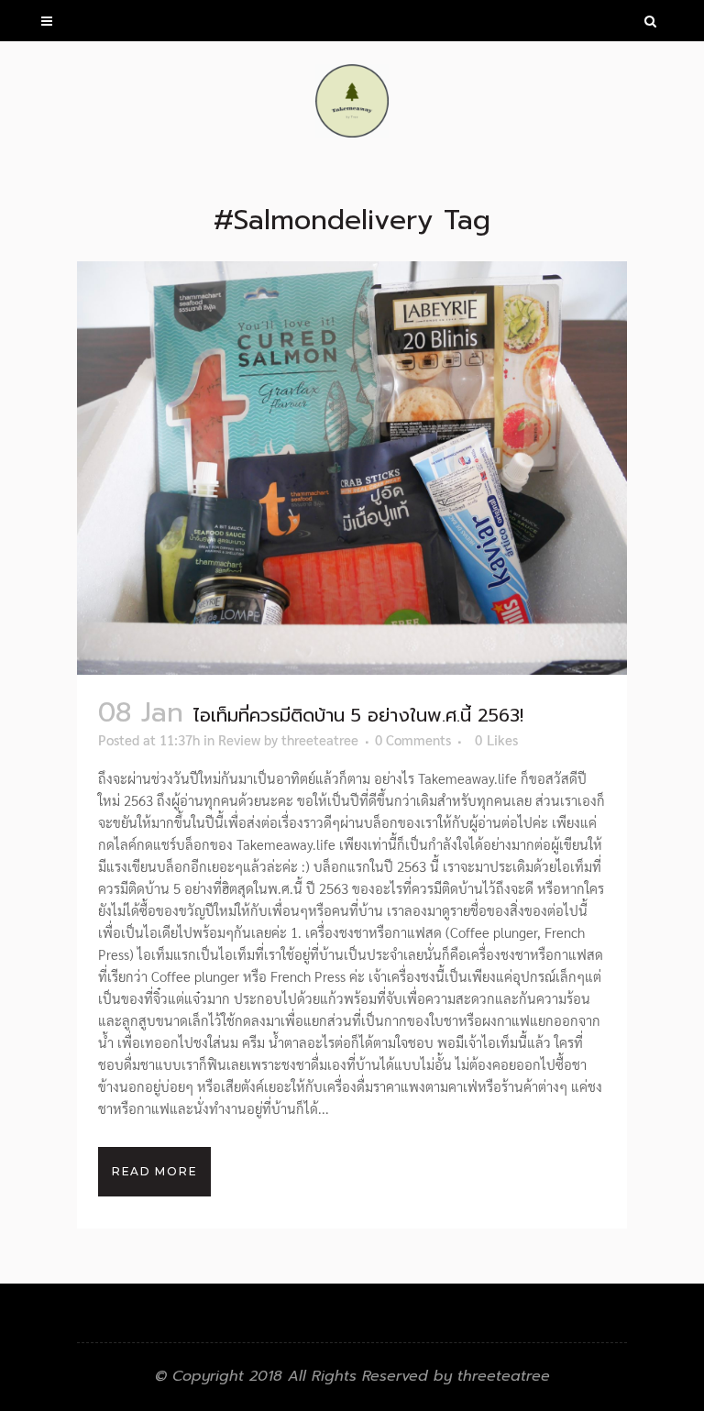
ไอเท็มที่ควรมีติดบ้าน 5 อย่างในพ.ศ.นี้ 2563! (358, 715)
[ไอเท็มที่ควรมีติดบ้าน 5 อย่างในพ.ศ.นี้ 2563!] (352, 468)
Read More (154, 1171)
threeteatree (319, 739)
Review (239, 739)
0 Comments (413, 739)
